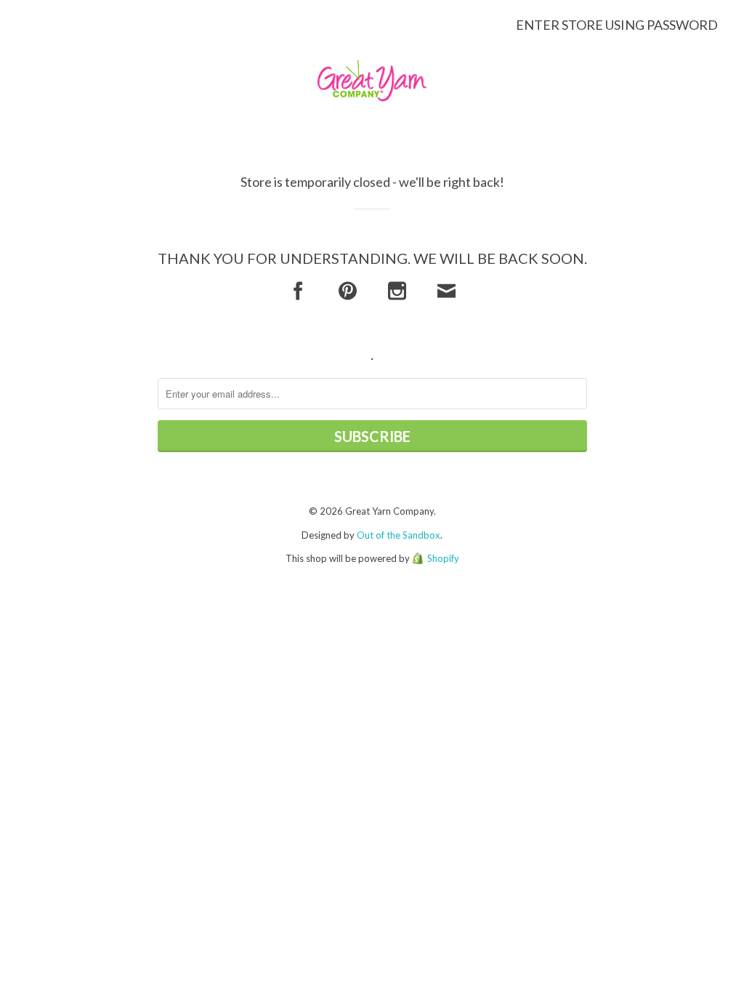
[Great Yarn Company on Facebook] (298, 291)
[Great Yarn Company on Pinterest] (348, 291)
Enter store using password (617, 25)
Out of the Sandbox (398, 535)
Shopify (443, 558)
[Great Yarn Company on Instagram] (397, 291)
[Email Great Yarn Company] (446, 291)
